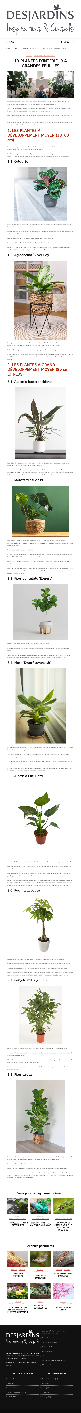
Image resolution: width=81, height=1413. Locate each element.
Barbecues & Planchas (49, 1347)
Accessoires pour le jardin (50, 1338)
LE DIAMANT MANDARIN (40, 1276)
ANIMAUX (14, 1269)
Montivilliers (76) (47, 1383)
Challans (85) (46, 1392)
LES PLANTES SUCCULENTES (40, 1306)
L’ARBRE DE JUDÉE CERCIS (63, 1308)
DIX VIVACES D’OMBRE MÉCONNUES (18, 1224)
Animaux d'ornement (40, 1271)
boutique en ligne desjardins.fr (49, 1333)
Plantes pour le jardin (17, 1218)
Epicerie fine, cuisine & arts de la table (54, 1360)
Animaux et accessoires (49, 1342)
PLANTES (29, 55)
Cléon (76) (45, 1388)
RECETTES (11, 1388)
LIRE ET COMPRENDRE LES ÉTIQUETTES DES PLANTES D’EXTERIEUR (17, 1309)
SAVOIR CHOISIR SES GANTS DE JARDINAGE (40, 1224)
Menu (11, 42)
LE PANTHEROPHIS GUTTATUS (63, 1275)
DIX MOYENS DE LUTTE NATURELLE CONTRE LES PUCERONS (63, 1226)
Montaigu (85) (46, 1397)
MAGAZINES (12, 1397)
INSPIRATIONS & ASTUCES (17, 1392)
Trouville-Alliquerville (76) (50, 1379)
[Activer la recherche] (74, 41)
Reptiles (22, 1269)
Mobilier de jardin (47, 1351)
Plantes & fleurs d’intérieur (44, 55)
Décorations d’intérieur (49, 1365)
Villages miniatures (48, 1356)
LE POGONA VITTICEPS (17, 1275)
